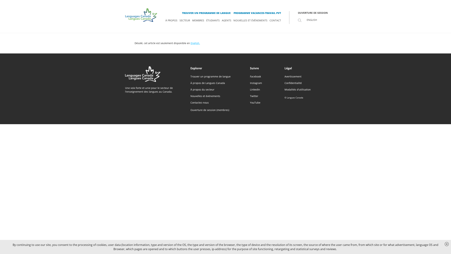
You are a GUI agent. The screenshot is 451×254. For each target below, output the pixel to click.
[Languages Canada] (152, 74)
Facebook (255, 76)
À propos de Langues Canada (207, 83)
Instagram (256, 83)
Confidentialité (293, 83)
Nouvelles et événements (205, 96)
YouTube (255, 102)
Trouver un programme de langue (210, 76)
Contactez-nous (199, 102)
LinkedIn (255, 89)
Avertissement (293, 76)
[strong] (171, 20)
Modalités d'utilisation (298, 89)
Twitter (254, 96)
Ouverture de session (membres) (209, 110)
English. (195, 43)
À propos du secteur (202, 89)
